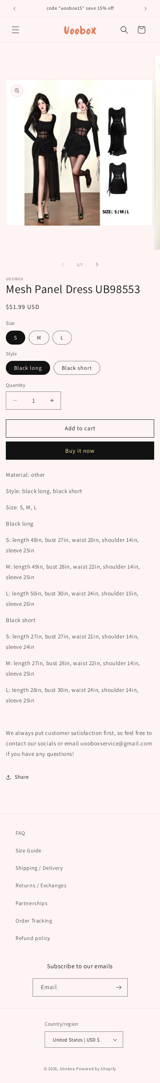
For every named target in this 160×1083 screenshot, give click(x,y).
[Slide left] (62, 264)
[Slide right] (97, 264)
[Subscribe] (118, 987)
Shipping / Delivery (39, 867)
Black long (28, 367)
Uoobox (67, 1068)
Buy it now (80, 450)
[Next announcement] (145, 8)
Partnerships (31, 903)
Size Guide (29, 850)
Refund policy (33, 938)
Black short (77, 367)
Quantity (15, 385)
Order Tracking (34, 920)
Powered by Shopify (96, 1068)
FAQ (20, 832)
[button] (15, 29)
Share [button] (22, 776)
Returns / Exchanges (41, 885)
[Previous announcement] (14, 8)
